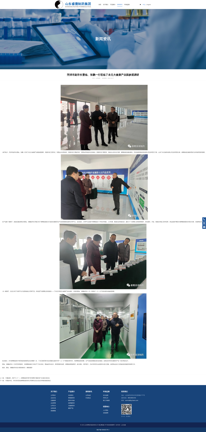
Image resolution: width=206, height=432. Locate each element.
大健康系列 (71, 405)
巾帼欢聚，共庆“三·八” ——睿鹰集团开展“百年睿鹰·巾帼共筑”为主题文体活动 (27, 378)
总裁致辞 (53, 400)
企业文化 (53, 398)
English (149, 4)
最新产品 (70, 408)
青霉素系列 (71, 398)
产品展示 (112, 4)
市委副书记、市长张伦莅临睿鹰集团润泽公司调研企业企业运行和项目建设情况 (28, 380)
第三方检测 (106, 400)
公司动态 (88, 395)
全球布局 (53, 408)
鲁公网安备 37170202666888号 (107, 425)
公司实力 (53, 405)
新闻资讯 (119, 4)
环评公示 (105, 398)
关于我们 (105, 4)
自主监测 (105, 395)
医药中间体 (71, 400)
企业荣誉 (53, 403)
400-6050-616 (132, 398)
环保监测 (126, 4)
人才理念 (105, 410)
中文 (144, 4)
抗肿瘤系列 (71, 403)
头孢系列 (70, 395)
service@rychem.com (131, 400)
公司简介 (53, 395)
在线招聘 (105, 413)
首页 (100, 4)
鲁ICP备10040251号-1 (103, 430)
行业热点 (88, 398)
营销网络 (53, 411)
